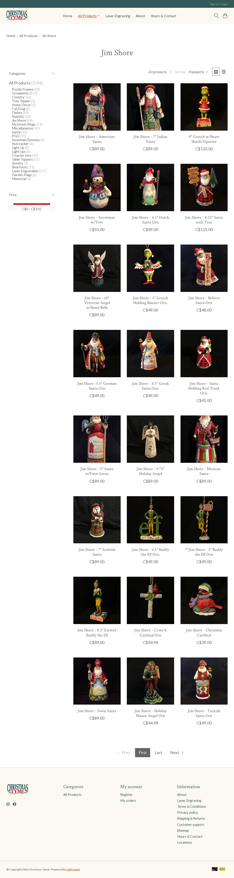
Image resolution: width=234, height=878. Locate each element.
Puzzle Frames (23, 89)
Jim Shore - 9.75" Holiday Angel (151, 471)
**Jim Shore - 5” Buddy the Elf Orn (204, 552)
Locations (184, 842)
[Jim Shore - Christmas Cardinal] (204, 600)
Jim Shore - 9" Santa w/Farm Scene (96, 471)
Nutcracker (20, 144)
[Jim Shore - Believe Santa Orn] (204, 268)
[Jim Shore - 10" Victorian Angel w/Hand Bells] (97, 268)
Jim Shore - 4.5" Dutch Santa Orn (150, 220)
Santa (16, 132)
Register (126, 795)
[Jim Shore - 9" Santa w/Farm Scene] (97, 439)
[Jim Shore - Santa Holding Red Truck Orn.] (204, 353)
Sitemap (183, 830)
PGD (15, 136)
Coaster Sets (22, 155)
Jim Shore (19, 120)
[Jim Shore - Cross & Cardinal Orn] (150, 600)
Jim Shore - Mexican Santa (204, 471)
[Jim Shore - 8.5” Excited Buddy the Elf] (97, 600)
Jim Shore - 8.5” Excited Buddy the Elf (96, 633)
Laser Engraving (117, 16)
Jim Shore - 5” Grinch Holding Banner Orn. (150, 300)
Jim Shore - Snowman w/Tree (97, 220)
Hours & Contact (163, 16)
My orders (128, 801)
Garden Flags (22, 175)
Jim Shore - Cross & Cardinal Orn (150, 633)
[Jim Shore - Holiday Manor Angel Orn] (150, 681)
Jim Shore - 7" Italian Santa (150, 139)
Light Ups (19, 152)
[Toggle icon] (216, 16)
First (142, 752)
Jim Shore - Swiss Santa (97, 711)
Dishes (17, 113)
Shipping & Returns (191, 818)
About (140, 16)
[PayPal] (222, 869)
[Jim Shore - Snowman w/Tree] (97, 187)
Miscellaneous (22, 128)
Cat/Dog (18, 109)
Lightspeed (73, 869)
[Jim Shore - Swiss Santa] (97, 681)
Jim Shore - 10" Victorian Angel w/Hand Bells (97, 302)
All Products (28, 36)
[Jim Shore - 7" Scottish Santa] (97, 520)
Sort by (180, 72)
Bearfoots (20, 167)
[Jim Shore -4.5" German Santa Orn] (97, 353)
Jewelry (17, 163)
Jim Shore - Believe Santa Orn (204, 300)
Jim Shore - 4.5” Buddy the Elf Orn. (150, 552)
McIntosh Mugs (24, 124)
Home (67, 16)
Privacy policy (187, 812)
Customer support (191, 825)
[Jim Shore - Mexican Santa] (204, 439)
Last (158, 752)
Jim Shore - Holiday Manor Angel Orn (151, 713)
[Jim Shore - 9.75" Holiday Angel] (150, 439)
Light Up (18, 148)
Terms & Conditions (191, 806)
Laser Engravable (25, 171)
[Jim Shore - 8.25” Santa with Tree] (204, 187)
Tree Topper (21, 101)
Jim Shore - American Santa (97, 139)
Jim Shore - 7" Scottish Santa (97, 552)
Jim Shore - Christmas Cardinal (204, 633)
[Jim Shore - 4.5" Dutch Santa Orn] (150, 187)
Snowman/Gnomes (26, 140)
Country (18, 97)
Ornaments (20, 93)
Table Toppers (22, 159)
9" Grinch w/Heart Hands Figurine (204, 139)
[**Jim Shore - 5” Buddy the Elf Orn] (204, 520)
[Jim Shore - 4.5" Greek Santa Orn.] (150, 353)
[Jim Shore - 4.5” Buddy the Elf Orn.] (150, 520)
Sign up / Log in (219, 4)
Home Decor (21, 105)
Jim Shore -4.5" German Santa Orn (97, 386)
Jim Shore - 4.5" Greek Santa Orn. (150, 386)
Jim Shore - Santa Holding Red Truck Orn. (204, 388)
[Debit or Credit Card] (215, 869)
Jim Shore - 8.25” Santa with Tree (204, 220)
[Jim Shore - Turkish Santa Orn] (204, 681)
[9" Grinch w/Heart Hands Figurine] (204, 107)
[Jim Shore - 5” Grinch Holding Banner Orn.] (150, 268)
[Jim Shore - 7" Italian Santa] (150, 107)
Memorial (19, 179)
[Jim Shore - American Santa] (97, 107)
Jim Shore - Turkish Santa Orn (204, 713)
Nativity (18, 117)
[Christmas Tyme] (16, 15)
